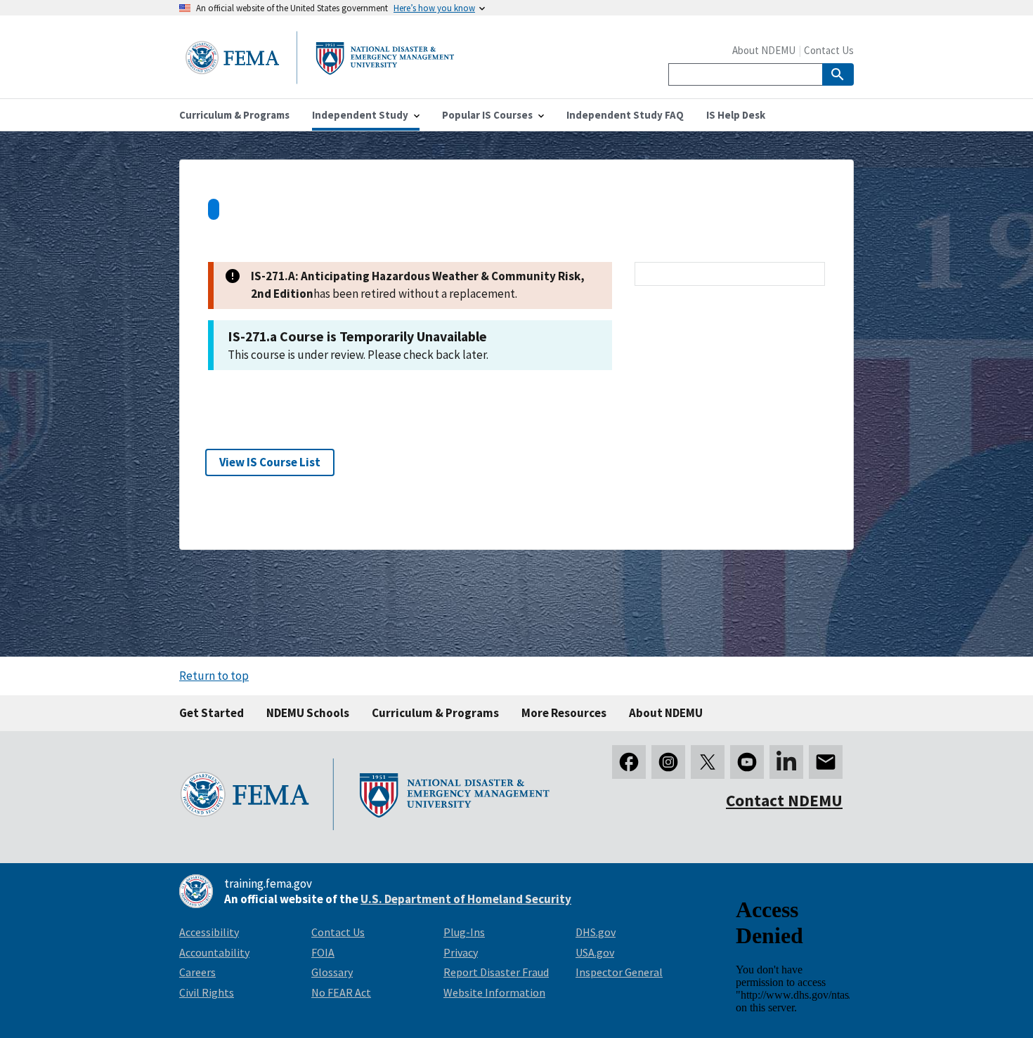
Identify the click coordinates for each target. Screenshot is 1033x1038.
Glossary (332, 972)
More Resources (563, 713)
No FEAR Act (341, 992)
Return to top (214, 675)
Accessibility (209, 932)
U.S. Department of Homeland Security (465, 899)
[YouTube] (747, 762)
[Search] (838, 74)
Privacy (460, 952)
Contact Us (829, 50)
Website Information (494, 992)
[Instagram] (668, 762)
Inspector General (619, 972)
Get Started (211, 713)
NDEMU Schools (307, 713)
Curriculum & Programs (435, 713)
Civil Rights (206, 992)
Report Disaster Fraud (496, 972)
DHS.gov (596, 932)
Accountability (214, 952)
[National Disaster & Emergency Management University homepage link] (319, 80)
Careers (197, 972)
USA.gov (595, 952)
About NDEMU (763, 50)
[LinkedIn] (786, 762)
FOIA (322, 952)
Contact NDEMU (784, 800)
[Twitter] (708, 762)
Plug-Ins (464, 932)
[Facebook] (629, 762)
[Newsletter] (826, 762)
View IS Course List (269, 462)
